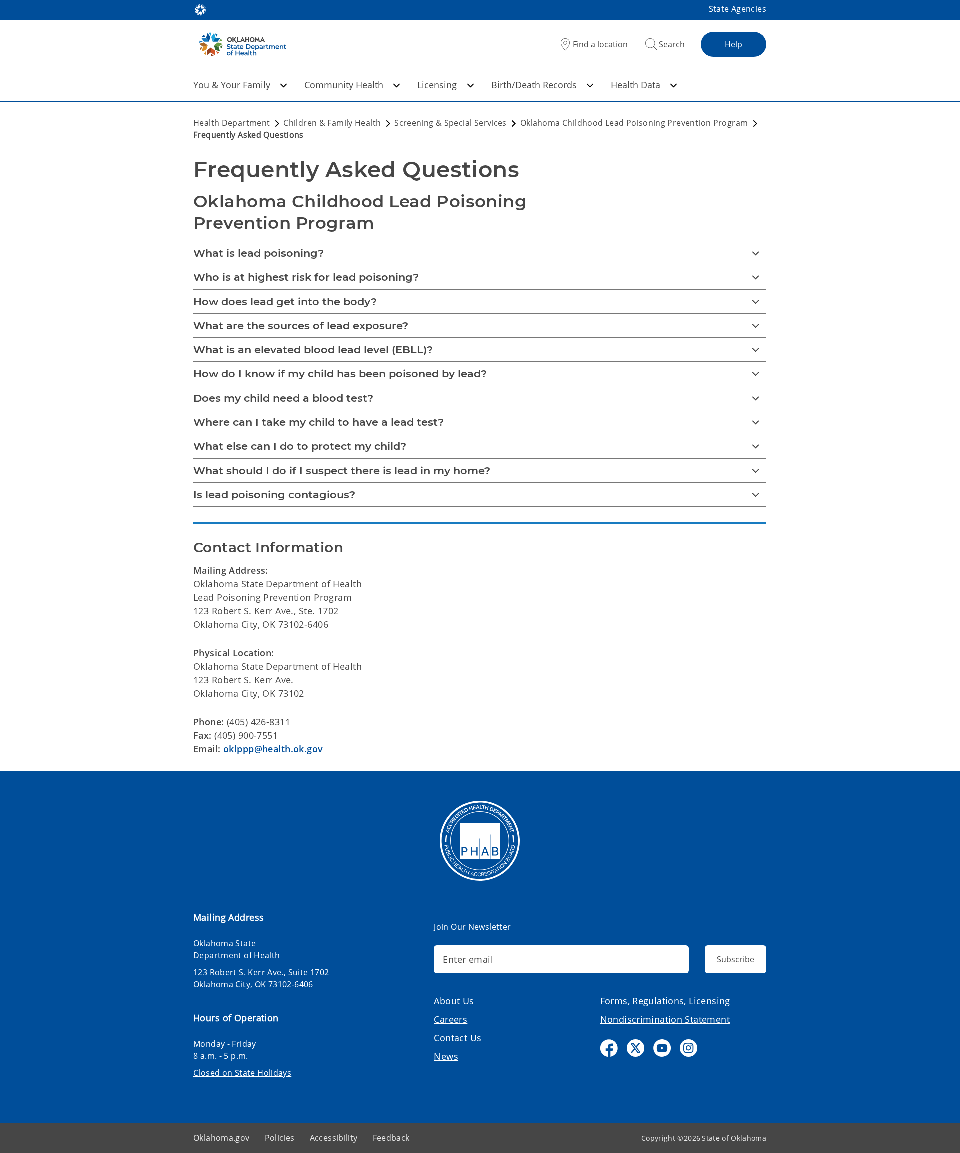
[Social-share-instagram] (689, 1048)
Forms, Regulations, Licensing (665, 1001)
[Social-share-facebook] (609, 1048)
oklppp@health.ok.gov (274, 749)
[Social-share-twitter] (635, 1048)
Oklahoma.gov (222, 1137)
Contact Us (458, 1038)
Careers (451, 1019)
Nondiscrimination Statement (665, 1019)
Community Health (344, 85)
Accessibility (334, 1137)
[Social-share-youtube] (662, 1048)
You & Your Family (232, 85)
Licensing (437, 85)
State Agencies (737, 8)
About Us (454, 1001)
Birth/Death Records (534, 85)
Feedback (391, 1137)
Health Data (635, 85)
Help (733, 44)
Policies (280, 1137)
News (446, 1056)
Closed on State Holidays (243, 1072)
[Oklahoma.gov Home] (201, 9)
